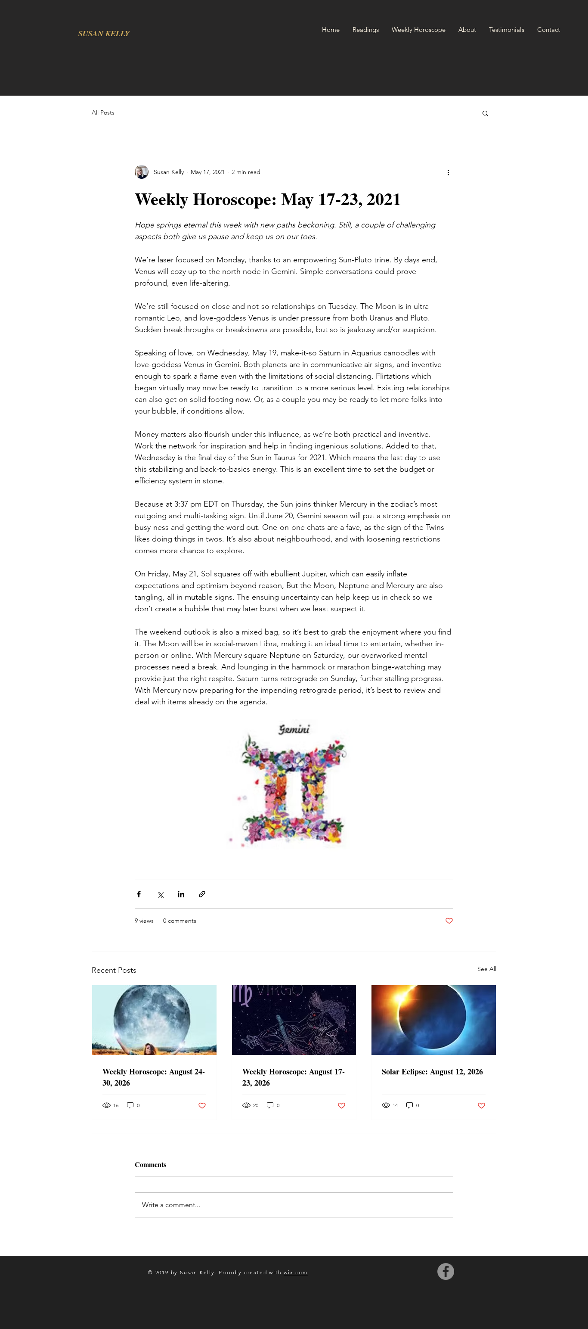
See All (486, 969)
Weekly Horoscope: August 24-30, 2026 (153, 1077)
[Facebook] (445, 1271)
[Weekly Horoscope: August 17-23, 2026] (294, 1020)
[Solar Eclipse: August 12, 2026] (433, 1020)
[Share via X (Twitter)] (160, 894)
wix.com (296, 1272)
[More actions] (448, 172)
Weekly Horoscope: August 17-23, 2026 (293, 1077)
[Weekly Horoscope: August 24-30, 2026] (154, 1020)
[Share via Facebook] (139, 894)
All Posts (103, 112)
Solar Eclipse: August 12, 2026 (432, 1071)
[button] (485, 112)
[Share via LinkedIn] (181, 894)
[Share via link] (202, 894)
